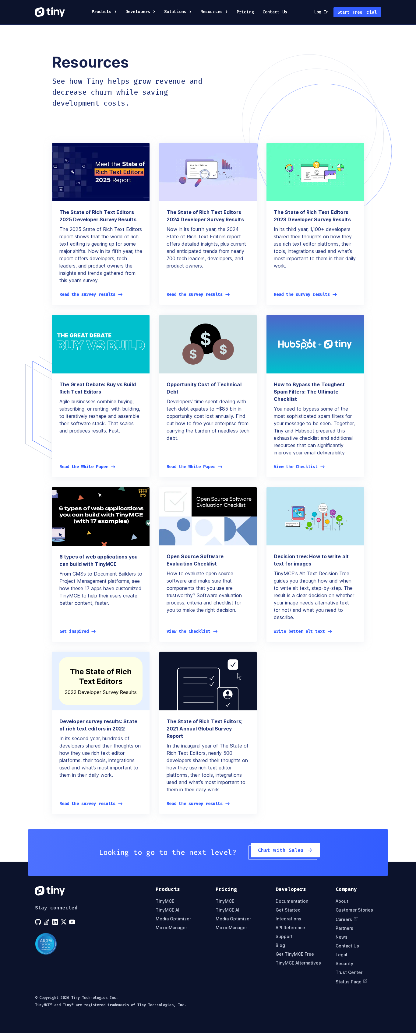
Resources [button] (211, 12)
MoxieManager (171, 927)
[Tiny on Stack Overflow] (47, 922)
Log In (321, 12)
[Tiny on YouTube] (72, 922)
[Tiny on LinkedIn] (55, 922)
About (342, 901)
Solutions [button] (175, 12)
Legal (341, 954)
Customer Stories (354, 909)
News (341, 937)
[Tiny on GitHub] (38, 922)
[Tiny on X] (64, 922)
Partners (344, 928)
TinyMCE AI (167, 909)
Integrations (288, 918)
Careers (344, 919)
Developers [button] (137, 12)
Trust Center (349, 972)
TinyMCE (165, 901)
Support (284, 936)
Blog (280, 945)
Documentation (292, 901)
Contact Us (275, 12)
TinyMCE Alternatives (298, 962)
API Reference (290, 927)
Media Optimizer (173, 918)
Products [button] (101, 12)
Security (344, 963)
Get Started (288, 909)
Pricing (245, 12)
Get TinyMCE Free (295, 954)
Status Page (348, 981)
